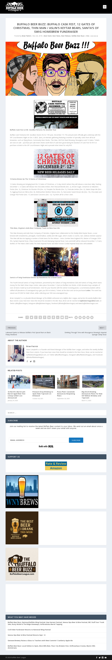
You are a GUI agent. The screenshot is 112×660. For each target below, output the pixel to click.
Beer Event (48, 36)
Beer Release (66, 36)
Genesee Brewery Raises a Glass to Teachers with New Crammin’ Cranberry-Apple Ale (40, 640)
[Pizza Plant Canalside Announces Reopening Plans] (68, 382)
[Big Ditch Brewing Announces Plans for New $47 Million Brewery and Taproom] (93, 382)
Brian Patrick (26, 36)
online (88, 290)
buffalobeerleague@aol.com (89, 301)
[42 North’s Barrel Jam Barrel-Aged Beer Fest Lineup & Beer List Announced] (19, 382)
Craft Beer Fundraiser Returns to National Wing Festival (29, 630)
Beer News (56, 36)
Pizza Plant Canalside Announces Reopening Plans (66, 394)
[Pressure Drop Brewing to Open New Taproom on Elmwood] (43, 382)
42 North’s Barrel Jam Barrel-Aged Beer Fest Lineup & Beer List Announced (16, 395)
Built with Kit (46, 446)
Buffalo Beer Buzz (78, 36)
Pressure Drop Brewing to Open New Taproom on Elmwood (42, 394)
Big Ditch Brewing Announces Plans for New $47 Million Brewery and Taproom (92, 395)
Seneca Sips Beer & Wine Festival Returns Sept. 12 (26, 635)
